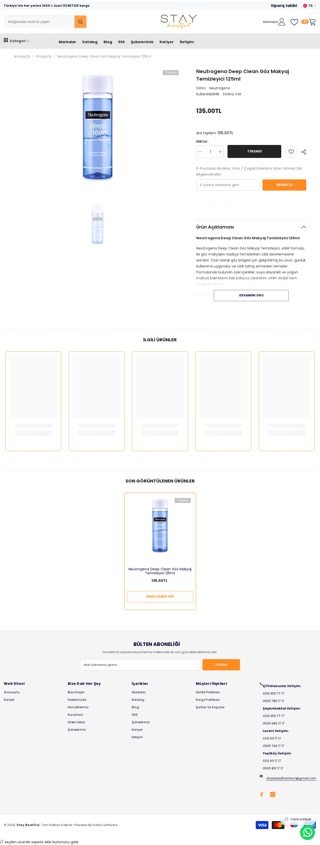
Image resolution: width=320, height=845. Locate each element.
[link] (33, 426)
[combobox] (39, 21)
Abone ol (284, 185)
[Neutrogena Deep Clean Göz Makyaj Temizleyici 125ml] (160, 525)
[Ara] (45, 21)
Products (44, 56)
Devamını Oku (251, 295)
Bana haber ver (160, 596)
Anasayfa (22, 56)
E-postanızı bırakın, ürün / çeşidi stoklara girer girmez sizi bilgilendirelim (249, 171)
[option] (98, 126)
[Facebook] (261, 794)
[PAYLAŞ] (302, 152)
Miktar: (202, 141)
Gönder (221, 664)
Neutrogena (219, 88)
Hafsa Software (105, 825)
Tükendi (254, 151)
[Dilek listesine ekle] (291, 151)
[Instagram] (273, 794)
